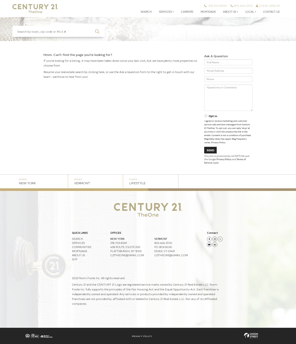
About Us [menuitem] (229, 11)
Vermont (82, 183)
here (101, 72)
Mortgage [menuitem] (208, 11)
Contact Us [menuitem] (271, 11)
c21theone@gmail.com (127, 255)
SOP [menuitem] (74, 259)
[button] (99, 31)
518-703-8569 (217, 5)
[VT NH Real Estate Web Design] (251, 336)
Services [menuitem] (165, 11)
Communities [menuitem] (81, 247)
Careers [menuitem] (187, 11)
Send (210, 150)
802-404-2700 (243, 5)
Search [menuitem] (146, 11)
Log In (263, 5)
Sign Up (275, 5)
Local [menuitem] (249, 11)
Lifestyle (137, 183)
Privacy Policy (218, 142)
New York (27, 183)
